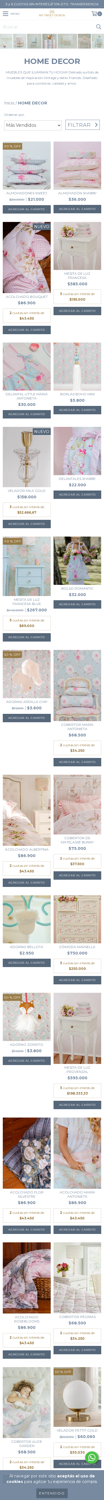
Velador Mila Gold (26, 491)
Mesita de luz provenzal (77, 1069)
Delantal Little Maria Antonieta (27, 396)
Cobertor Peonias (77, 1317)
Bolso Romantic (77, 588)
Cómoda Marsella (77, 947)
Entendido (52, 1493)
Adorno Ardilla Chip (26, 702)
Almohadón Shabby (77, 193)
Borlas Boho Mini (77, 394)
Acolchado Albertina (27, 849)
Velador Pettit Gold (77, 1430)
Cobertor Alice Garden (26, 1443)
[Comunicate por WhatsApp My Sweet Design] (91, 1457)
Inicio (9, 103)
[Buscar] (98, 27)
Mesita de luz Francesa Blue (26, 601)
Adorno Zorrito (26, 1044)
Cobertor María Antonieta (77, 727)
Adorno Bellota (26, 947)
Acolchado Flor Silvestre (27, 1194)
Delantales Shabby (77, 479)
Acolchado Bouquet (27, 297)
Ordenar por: (14, 115)
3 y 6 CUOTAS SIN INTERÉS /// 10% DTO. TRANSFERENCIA (52, 4)
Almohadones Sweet (26, 193)
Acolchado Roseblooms (26, 1319)
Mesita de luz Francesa (77, 275)
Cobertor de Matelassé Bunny (77, 840)
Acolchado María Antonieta (77, 1194)
